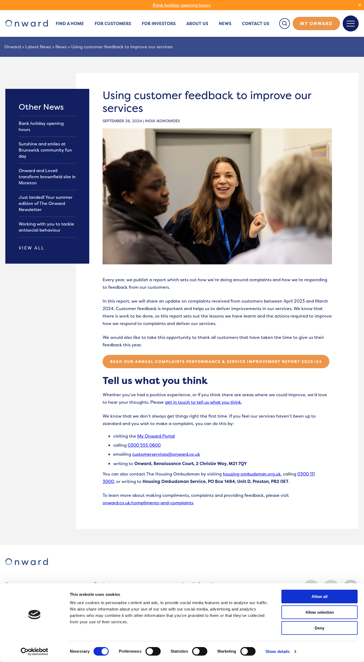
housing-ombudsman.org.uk (252, 474)
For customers (113, 23)
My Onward (316, 23)
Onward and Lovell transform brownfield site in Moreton (47, 177)
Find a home (70, 23)
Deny (319, 628)
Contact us (255, 23)
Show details (277, 651)
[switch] (153, 651)
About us (197, 23)
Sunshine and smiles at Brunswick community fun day (45, 150)
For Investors (159, 23)
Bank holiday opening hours (181, 5)
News (225, 23)
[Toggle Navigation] (351, 23)
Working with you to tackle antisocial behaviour (46, 227)
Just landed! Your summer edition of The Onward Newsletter (45, 203)
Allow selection (319, 612)
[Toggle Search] (284, 23)
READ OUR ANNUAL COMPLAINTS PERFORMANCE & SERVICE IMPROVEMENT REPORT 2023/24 (216, 361)
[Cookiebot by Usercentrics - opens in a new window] (34, 652)
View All (32, 248)
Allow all (319, 596)
